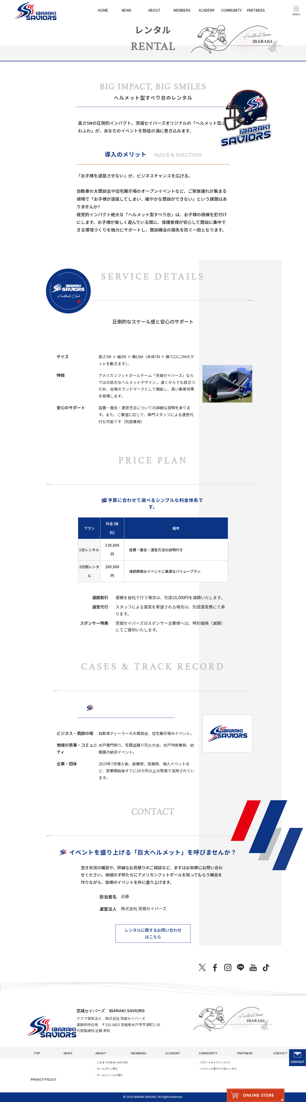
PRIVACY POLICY (43, 1079)
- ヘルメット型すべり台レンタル (218, 1068)
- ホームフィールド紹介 (109, 1075)
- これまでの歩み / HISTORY (111, 1062)
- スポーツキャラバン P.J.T (214, 1062)
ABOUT (154, 10)
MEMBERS (182, 10)
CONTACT (280, 1053)
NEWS (126, 10)
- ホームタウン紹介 (106, 1068)
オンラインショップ (255, 1095)
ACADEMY (207, 10)
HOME (103, 10)
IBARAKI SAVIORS (34, 10)
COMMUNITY (231, 10)
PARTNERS (256, 10)
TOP (36, 1053)
